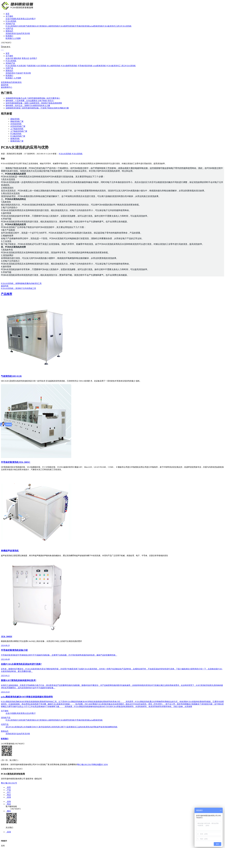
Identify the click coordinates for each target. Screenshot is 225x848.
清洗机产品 (10, 24)
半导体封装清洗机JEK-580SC (15, 462)
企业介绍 (9, 19)
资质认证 (24, 19)
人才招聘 (17, 38)
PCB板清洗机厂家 (17, 136)
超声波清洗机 (102, 727)
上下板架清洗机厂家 (18, 131)
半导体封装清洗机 (82, 26)
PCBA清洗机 (11, 21)
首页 (7, 14)
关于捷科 (9, 16)
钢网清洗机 (112, 727)
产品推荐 (6, 293)
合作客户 (32, 19)
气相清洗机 (30, 26)
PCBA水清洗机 (65, 154)
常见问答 (26, 33)
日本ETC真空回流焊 (39, 727)
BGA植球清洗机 (51, 26)
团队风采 (17, 19)
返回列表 (4, 85)
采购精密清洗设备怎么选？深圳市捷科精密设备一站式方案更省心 (33, 98)
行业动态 (18, 33)
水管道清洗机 (16, 124)
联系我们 (9, 36)
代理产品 (9, 29)
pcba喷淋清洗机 (96, 26)
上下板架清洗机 (16, 129)
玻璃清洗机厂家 (16, 141)
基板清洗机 (15, 119)
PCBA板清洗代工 (110, 26)
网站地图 (97, 764)
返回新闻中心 (6, 87)
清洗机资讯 (10, 33)
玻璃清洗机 (15, 139)
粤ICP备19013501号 (85, 764)
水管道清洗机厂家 (17, 126)
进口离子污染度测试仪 (66, 727)
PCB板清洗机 (15, 134)
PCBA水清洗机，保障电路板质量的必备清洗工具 (21, 283)
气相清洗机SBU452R (11, 376)
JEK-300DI (6, 636)
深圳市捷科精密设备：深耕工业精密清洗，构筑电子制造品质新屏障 (34, 103)
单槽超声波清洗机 (10, 550)
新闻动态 (9, 31)
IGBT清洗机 (40, 26)
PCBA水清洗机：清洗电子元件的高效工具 (18, 288)
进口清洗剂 (52, 727)
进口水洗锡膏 (25, 727)
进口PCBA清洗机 (124, 26)
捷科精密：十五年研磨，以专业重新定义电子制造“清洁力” (30, 101)
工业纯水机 (81, 727)
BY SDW (104, 764)
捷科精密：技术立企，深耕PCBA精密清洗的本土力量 (28, 106)
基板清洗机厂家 (16, 121)
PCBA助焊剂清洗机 (66, 26)
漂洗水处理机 (91, 727)
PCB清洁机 (21, 26)
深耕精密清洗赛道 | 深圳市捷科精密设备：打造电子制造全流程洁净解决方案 (37, 108)
